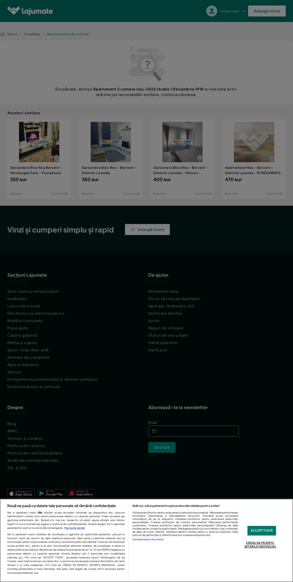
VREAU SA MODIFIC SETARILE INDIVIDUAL (260, 544)
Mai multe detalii (74, 527)
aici (20, 557)
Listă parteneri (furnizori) (148, 539)
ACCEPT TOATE (262, 531)
